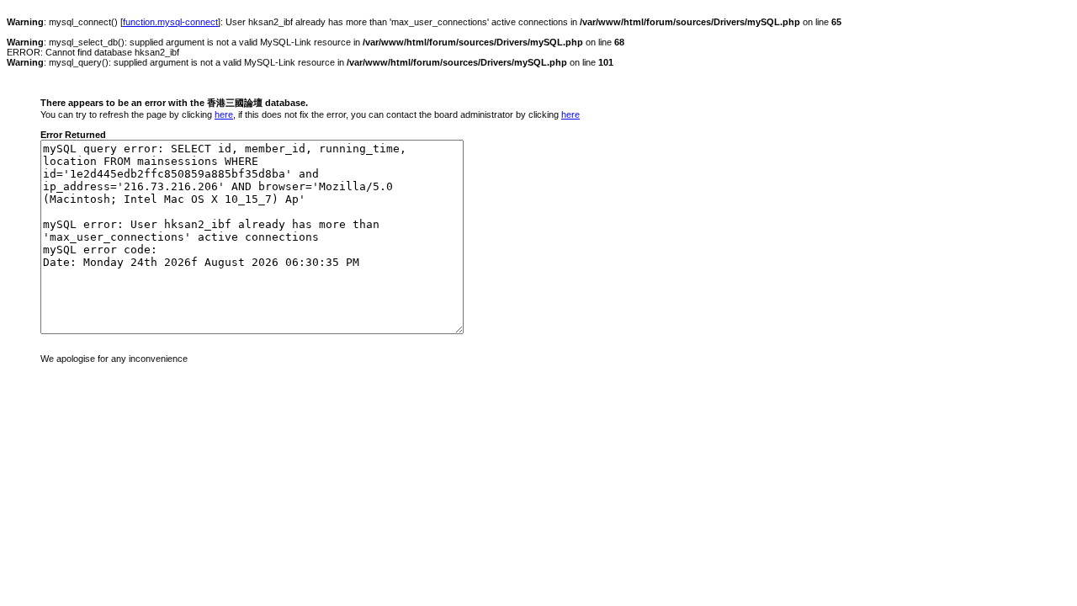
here (224, 114)
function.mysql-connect (170, 22)
